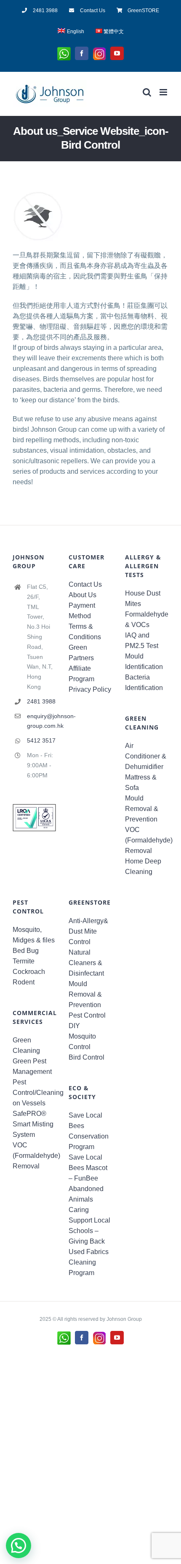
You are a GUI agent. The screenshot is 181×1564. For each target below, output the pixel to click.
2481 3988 (41, 701)
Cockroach (29, 971)
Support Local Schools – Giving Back (89, 1231)
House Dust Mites (142, 598)
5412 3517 (41, 740)
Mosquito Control (82, 1041)
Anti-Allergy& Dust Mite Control (88, 931)
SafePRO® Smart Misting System (33, 1124)
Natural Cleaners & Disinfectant (86, 963)
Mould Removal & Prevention (141, 809)
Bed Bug (26, 950)
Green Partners (81, 652)
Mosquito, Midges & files (34, 935)
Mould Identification (144, 661)
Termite (24, 961)
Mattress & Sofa (141, 782)
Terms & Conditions (85, 631)
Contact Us (85, 584)
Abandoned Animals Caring (86, 1199)
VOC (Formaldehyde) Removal (146, 840)
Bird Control (86, 1057)
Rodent (24, 982)
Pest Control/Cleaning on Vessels (34, 1093)
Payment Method (82, 610)
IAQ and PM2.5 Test (141, 640)
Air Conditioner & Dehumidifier (145, 756)
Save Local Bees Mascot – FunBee (88, 1168)
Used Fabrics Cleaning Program (89, 1262)
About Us (82, 594)
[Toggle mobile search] (147, 92)
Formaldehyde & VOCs (146, 619)
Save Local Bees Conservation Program (89, 1131)
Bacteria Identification (144, 682)
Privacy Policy (90, 689)
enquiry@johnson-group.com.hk (41, 721)
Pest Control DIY (87, 1020)
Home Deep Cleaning (143, 866)
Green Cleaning (26, 1045)
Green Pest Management (32, 1066)
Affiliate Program (81, 673)
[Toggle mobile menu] (164, 92)
